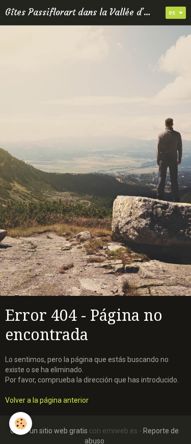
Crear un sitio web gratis (49, 431)
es (172, 12)
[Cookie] (20, 423)
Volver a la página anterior (47, 400)
